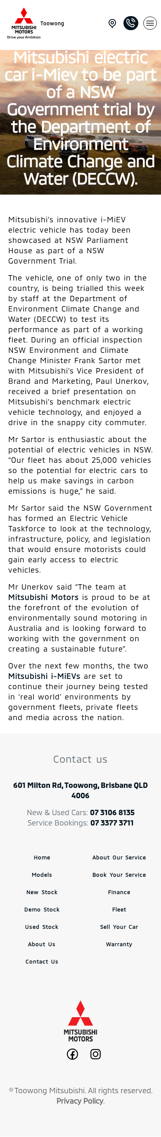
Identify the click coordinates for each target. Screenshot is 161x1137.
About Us (42, 944)
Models (42, 874)
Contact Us (42, 961)
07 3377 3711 (112, 822)
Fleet (119, 909)
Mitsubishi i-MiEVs (44, 675)
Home (42, 857)
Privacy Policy (80, 1100)
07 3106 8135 (112, 812)
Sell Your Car (119, 926)
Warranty (119, 944)
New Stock (42, 892)
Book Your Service (119, 874)
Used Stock (42, 926)
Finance (119, 892)
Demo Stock (42, 909)
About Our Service (119, 857)
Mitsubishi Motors (43, 597)
